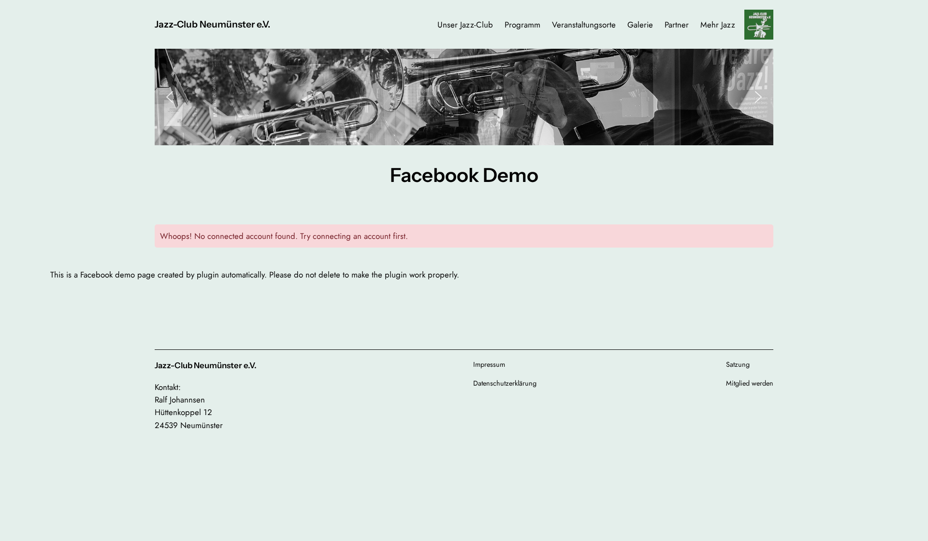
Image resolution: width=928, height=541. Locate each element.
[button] (169, 97)
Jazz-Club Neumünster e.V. (212, 24)
